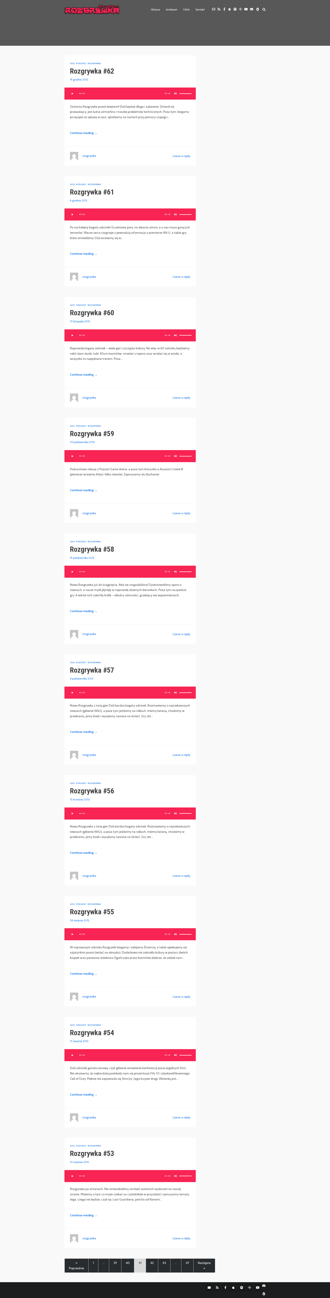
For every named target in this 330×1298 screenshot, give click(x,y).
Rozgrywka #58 (92, 549)
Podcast (81, 63)
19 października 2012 (82, 557)
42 (152, 1263)
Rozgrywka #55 (92, 912)
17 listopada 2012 (80, 321)
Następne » (204, 1265)
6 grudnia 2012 (78, 200)
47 (187, 1263)
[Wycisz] (175, 94)
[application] (130, 94)
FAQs (186, 9)
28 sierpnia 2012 (79, 920)
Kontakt (200, 9)
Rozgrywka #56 (92, 791)
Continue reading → (83, 133)
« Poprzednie (76, 1265)
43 (164, 1263)
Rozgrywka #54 (92, 1032)
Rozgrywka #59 (92, 433)
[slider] (185, 94)
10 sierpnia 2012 (79, 1162)
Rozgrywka (94, 63)
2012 (72, 63)
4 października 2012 (81, 678)
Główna (155, 9)
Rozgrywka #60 (92, 313)
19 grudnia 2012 (79, 79)
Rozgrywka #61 (92, 192)
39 (115, 1263)
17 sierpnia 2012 (79, 1041)
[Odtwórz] (72, 93)
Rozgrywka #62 (92, 71)
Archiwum (171, 9)
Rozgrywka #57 (92, 670)
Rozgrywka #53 (92, 1153)
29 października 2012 (82, 442)
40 (128, 1263)
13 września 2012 (80, 799)
